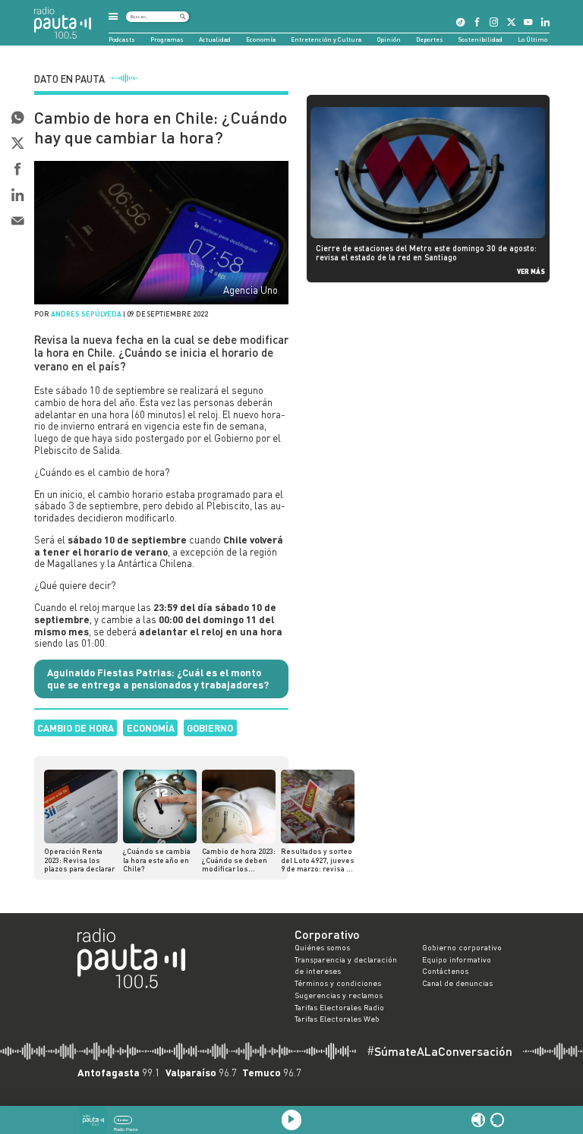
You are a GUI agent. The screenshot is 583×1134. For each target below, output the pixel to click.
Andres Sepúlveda (86, 314)
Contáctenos (445, 970)
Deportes (429, 39)
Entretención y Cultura (326, 39)
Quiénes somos (322, 947)
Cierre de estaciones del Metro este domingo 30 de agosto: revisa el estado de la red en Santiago (426, 253)
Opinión (389, 39)
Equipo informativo (456, 959)
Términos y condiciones (338, 983)
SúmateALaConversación (439, 1051)
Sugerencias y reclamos (339, 995)
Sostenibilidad (481, 39)
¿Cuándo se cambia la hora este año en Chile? (157, 860)
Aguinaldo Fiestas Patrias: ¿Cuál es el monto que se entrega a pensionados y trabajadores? (158, 678)
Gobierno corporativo (462, 947)
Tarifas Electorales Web (337, 1018)
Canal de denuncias (457, 983)
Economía (261, 39)
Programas (167, 39)
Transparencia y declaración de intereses (346, 965)
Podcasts (122, 39)
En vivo (123, 1120)
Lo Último (532, 39)
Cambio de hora (75, 728)
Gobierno (210, 728)
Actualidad (215, 39)
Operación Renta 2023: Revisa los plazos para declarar (79, 860)
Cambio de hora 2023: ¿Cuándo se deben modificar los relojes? (239, 860)
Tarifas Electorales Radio (339, 1007)
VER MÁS (531, 271)
